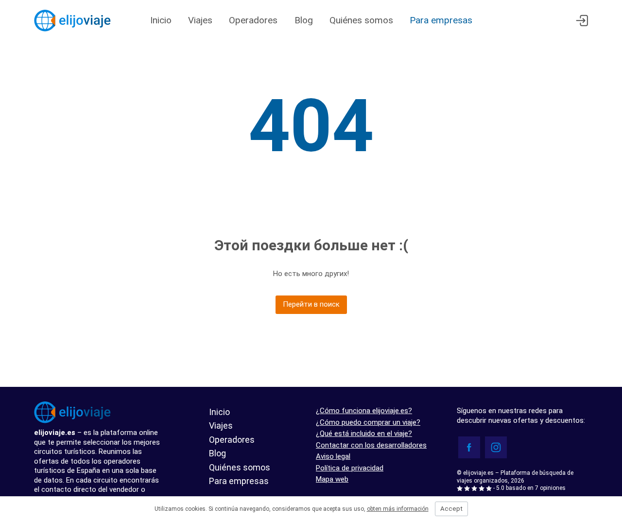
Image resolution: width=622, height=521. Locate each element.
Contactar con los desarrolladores (371, 445)
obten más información (398, 508)
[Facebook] (469, 447)
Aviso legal (333, 456)
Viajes (200, 20)
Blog (303, 20)
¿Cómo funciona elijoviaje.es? (364, 410)
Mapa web (332, 479)
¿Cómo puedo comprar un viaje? (368, 422)
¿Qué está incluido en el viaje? (364, 433)
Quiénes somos (361, 20)
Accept (451, 508)
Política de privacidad (349, 468)
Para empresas (441, 20)
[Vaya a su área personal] (582, 21)
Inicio (161, 20)
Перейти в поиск (311, 304)
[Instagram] (496, 447)
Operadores (254, 20)
